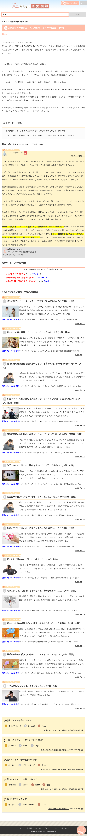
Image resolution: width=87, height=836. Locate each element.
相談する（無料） (72, 3)
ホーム (22, 828)
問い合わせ (65, 828)
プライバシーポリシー (51, 828)
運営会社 (30, 828)
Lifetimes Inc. (41, 831)
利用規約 (38, 828)
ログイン (83, 3)
